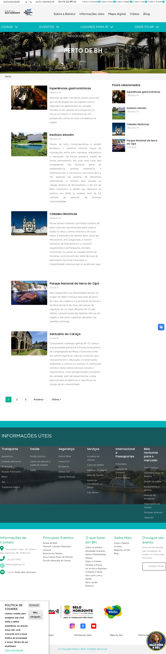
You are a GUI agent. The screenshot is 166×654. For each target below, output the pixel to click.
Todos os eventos (93, 547)
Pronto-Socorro (38, 456)
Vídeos (134, 14)
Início (83, 61)
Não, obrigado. (35, 614)
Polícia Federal (123, 478)
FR (63, 2)
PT (71, 2)
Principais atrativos (153, 512)
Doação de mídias (152, 482)
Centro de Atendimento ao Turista (95, 483)
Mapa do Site (116, 635)
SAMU (33, 470)
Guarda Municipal (67, 477)
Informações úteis (91, 14)
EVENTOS (46, 27)
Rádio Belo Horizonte (25, 572)
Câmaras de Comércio (121, 471)
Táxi (3, 482)
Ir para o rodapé (124, 2)
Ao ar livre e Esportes (96, 569)
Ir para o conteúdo (91, 2)
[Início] (18, 9)
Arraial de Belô (50, 543)
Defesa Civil (64, 472)
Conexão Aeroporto (11, 462)
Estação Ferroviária (11, 472)
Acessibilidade (11, 2)
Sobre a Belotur (65, 14)
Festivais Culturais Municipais (57, 547)
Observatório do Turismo (152, 505)
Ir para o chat (139, 2)
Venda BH (149, 518)
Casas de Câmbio (95, 465)
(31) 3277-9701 (14, 560)
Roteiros (89, 586)
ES (74, 2)
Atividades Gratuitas (95, 551)
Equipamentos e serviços (152, 488)
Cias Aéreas (92, 493)
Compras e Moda (93, 572)
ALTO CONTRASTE (45, 2)
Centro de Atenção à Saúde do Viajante (40, 463)
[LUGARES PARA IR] (111, 27)
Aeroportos (7, 456)
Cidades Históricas (63, 214)
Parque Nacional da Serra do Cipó (74, 283)
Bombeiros (64, 467)
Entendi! (34, 605)
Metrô (4, 477)
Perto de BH (91, 582)
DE (67, 2)
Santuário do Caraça (65, 334)
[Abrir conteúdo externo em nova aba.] (72, 626)
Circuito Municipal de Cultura (57, 561)
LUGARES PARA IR (94, 27)
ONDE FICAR (144, 27)
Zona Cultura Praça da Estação (58, 557)
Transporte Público (11, 487)
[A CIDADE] (16, 27)
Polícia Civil (64, 462)
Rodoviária (7, 467)
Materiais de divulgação (150, 497)
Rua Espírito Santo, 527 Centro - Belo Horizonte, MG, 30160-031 (18, 551)
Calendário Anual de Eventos (153, 474)
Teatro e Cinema (93, 561)
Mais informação (14, 650)
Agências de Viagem (97, 470)
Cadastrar (156, 566)
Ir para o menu (107, 2)
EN (60, 2)
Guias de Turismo (95, 475)
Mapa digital (117, 14)
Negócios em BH (122, 550)
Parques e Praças (93, 565)
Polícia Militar (65, 456)
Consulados (121, 464)
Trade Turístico (151, 468)
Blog (146, 14)
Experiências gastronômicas (70, 88)
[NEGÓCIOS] (87, 36)
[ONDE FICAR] (157, 27)
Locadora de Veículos (93, 458)
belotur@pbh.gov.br (15, 565)
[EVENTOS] (57, 27)
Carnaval (47, 550)
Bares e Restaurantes (95, 554)
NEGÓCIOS (76, 36)
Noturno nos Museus (52, 553)
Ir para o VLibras (155, 2)
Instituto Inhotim (62, 135)
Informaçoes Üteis (83, 635)
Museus (88, 558)
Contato (118, 547)
